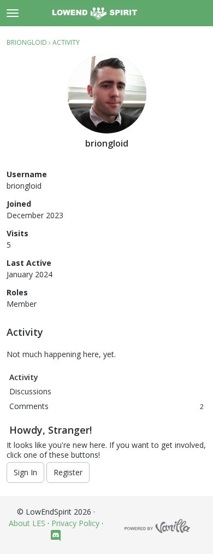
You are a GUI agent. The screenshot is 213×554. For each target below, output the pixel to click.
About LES (27, 523)
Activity (23, 377)
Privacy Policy (75, 523)
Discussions (30, 391)
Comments (106, 406)
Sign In (25, 472)
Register (68, 472)
